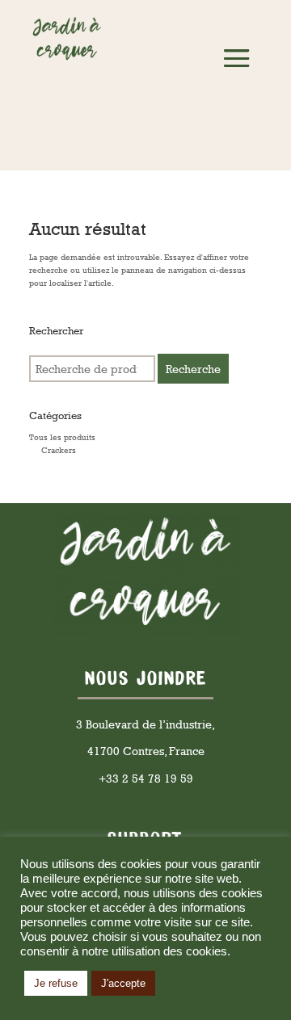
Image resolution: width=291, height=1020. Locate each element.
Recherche (193, 369)
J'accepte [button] (123, 983)
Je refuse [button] (56, 983)
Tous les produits (62, 437)
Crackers (58, 450)
